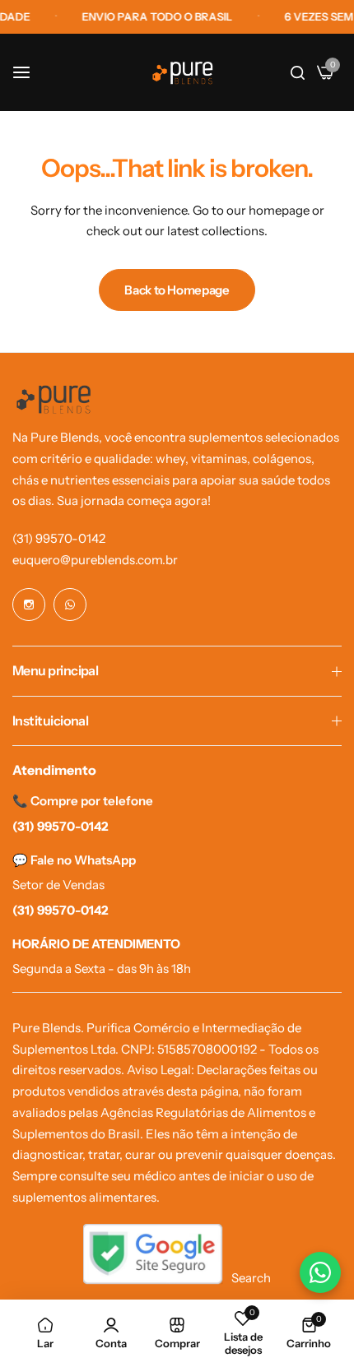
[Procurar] (298, 72)
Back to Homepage (176, 290)
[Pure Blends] (183, 72)
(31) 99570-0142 (58, 538)
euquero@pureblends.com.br (95, 560)
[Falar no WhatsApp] (320, 1272)
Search (251, 1278)
